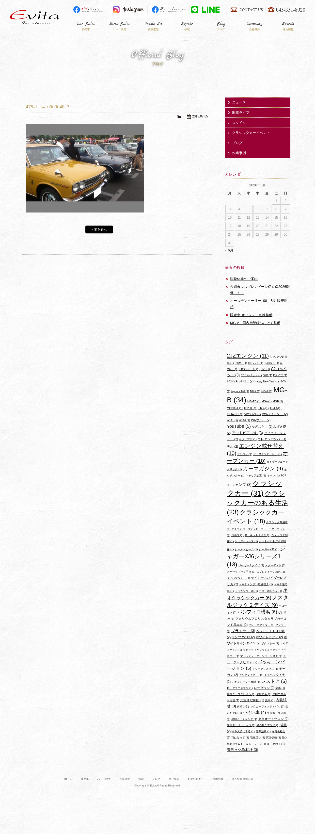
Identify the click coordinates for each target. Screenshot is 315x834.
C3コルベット (251, 375)
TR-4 (263, 408)
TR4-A (276, 408)
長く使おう (276, 743)
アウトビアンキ (247, 433)
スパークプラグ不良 (241, 571)
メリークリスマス (265, 668)
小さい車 (254, 712)
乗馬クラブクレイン (241, 694)
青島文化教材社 (242, 750)
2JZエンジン (248, 356)
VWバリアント (275, 414)
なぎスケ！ (262, 426)
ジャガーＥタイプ (251, 565)
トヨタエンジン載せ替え (256, 584)
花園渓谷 (257, 737)
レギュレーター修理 (246, 681)
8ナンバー (256, 362)
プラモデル (243, 631)
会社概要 (174, 778)
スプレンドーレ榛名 (270, 571)
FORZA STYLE (240, 381)
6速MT (241, 362)
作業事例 (239, 153)
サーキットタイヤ (257, 535)
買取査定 (124, 778)
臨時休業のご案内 (244, 279)
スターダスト (275, 565)
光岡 (270, 700)
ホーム (68, 778)
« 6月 (229, 250)
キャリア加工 (256, 475)
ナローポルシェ (270, 590)
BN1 (265, 369)
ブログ (237, 143)
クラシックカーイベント (251, 133)
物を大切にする (243, 731)
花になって (240, 737)
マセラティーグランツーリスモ (261, 655)
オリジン (244, 454)
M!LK (255, 391)
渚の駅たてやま (268, 725)
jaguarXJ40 (240, 391)
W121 (232, 420)
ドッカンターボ (246, 590)
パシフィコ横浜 (257, 611)
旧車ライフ (240, 112)
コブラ (253, 528)
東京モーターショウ (241, 725)
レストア (274, 681)
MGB (278, 401)
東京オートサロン (273, 719)
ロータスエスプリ (240, 688)
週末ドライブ (256, 743)
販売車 (85, 778)
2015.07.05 (200, 116)
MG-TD (254, 401)
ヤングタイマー (250, 674)
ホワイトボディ (269, 637)
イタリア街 (248, 439)
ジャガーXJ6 (269, 549)
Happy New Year (266, 381)
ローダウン (264, 688)
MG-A (266, 391)
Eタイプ (280, 375)
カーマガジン (263, 468)
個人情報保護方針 (242, 778)
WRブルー (260, 420)
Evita (34, 17)
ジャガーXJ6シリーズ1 (256, 556)
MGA (267, 401)
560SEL (272, 362)
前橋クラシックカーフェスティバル (260, 706)
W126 (244, 420)
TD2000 (250, 408)
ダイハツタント (238, 577)
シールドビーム (246, 549)
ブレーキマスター (261, 624)
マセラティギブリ (256, 649)
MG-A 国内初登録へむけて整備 (255, 323)
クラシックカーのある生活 (257, 503)
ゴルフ (237, 535)
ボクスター (270, 643)
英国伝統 (273, 737)
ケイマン (238, 528)
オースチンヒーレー (267, 454)
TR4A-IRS (235, 414)
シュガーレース (246, 541)
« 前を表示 (99, 229)
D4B (267, 375)
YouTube (239, 426)
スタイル (239, 123)
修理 (141, 778)
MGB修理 (235, 408)
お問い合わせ (196, 778)
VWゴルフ (252, 414)
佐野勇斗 (263, 694)
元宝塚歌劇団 (252, 700)
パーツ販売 (104, 778)
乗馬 (280, 688)
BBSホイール (249, 369)
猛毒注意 (263, 731)
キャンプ (241, 484)
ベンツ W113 (243, 637)
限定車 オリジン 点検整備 (251, 315)
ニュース (239, 102)
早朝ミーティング (244, 719)
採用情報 (217, 778)
